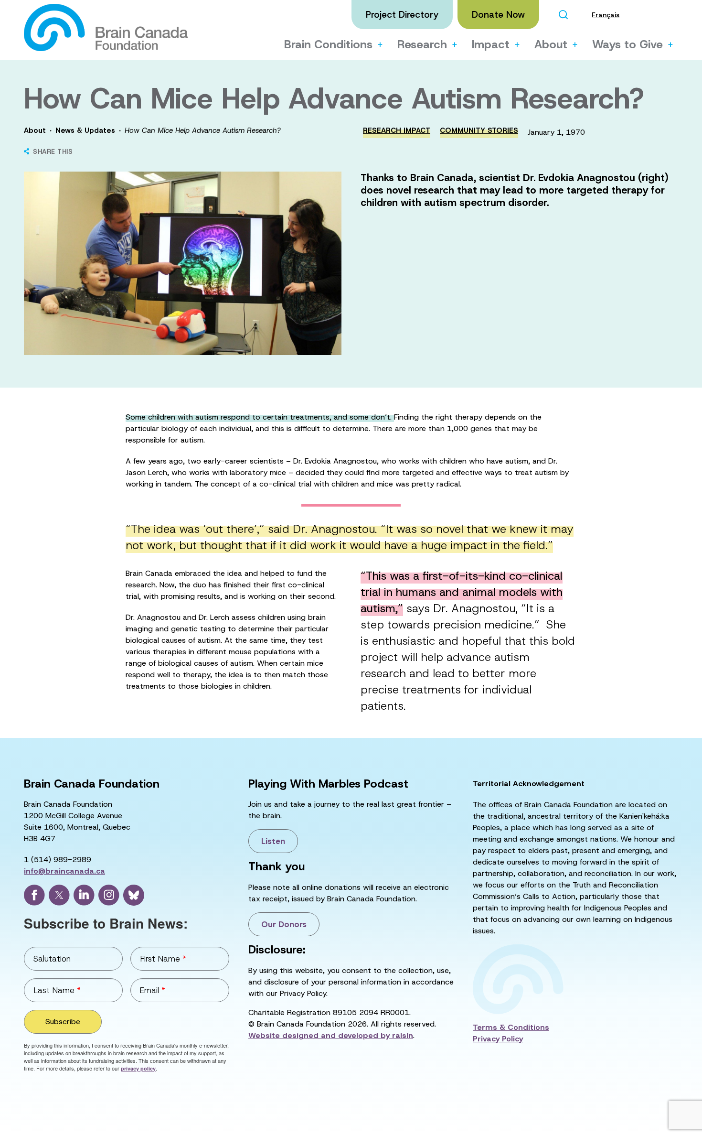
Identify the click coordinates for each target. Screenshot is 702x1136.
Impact (491, 44)
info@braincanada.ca (64, 871)
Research (422, 44)
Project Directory (402, 15)
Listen (273, 841)
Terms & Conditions (511, 1027)
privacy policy (138, 1068)
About (550, 44)
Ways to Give (627, 44)
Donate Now (498, 15)
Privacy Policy (498, 1039)
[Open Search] (563, 14)
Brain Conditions (328, 44)
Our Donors (284, 924)
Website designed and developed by (330, 1035)
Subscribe (62, 1022)
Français (605, 14)
